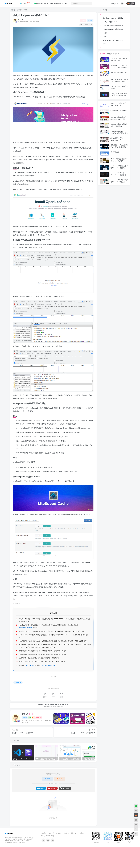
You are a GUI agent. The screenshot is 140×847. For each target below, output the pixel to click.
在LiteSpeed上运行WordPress (113, 40)
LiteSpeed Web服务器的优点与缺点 (114, 29)
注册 (116, 4)
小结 (104, 44)
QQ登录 (41, 788)
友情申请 (73, 833)
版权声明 (51, 833)
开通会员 (131, 3)
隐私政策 (58, 833)
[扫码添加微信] (136, 825)
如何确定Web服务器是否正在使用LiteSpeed (114, 25)
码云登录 (53, 788)
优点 (105, 33)
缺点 (105, 36)
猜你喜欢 (116, 54)
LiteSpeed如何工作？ (110, 22)
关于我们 (66, 833)
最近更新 (109, 54)
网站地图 (43, 833)
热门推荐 (102, 54)
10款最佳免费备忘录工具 (118, 72)
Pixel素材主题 (114, 152)
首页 (13, 10)
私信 (91, 20)
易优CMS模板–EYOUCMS (118, 110)
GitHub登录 (66, 788)
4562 (25, 717)
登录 (112, 4)
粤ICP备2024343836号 (47, 836)
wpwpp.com (30, 665)
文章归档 (81, 833)
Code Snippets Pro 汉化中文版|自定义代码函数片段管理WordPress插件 (119, 133)
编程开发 (20, 10)
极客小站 (21, 19)
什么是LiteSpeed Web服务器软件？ (31, 15)
